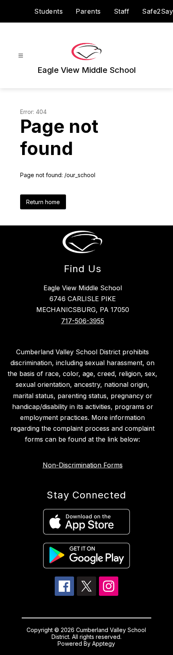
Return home (43, 201)
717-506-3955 (82, 321)
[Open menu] (20, 55)
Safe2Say (157, 11)
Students (48, 11)
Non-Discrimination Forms (83, 465)
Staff (122, 11)
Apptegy (103, 643)
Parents (88, 11)
